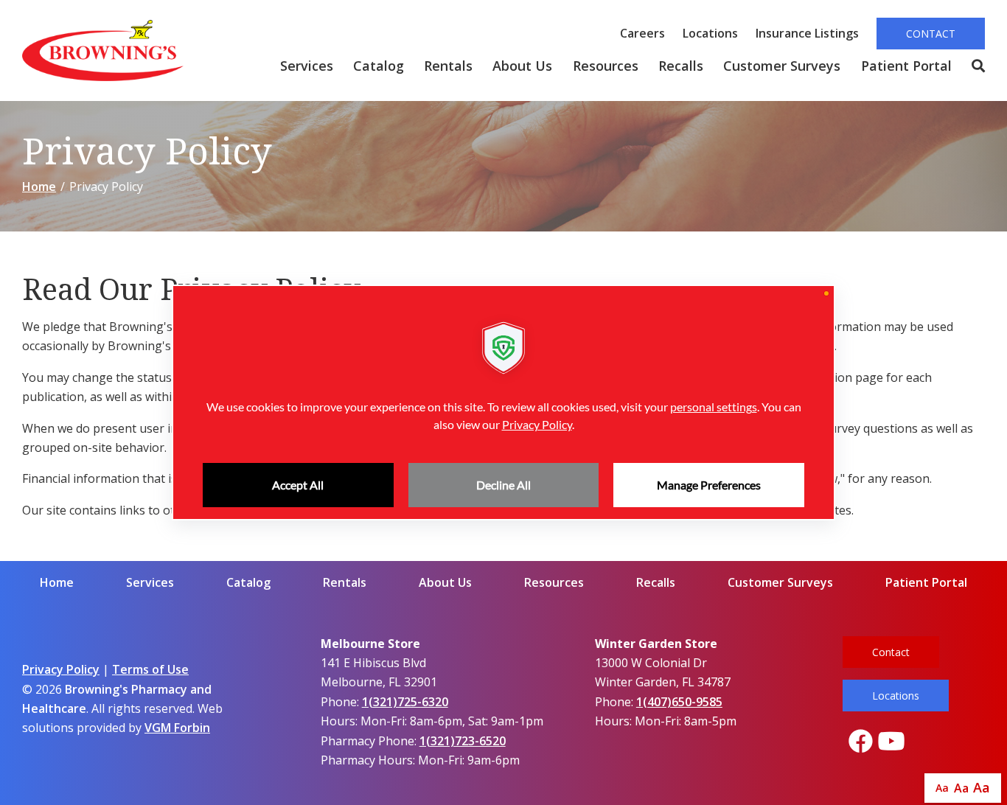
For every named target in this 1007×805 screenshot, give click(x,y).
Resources (605, 65)
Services (306, 65)
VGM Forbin (177, 727)
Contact (930, 34)
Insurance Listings (807, 33)
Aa (942, 788)
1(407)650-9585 (679, 702)
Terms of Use (150, 669)
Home (39, 186)
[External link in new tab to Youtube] (891, 742)
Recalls (680, 65)
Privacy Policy (61, 669)
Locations (710, 33)
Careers (642, 33)
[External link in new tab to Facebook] (860, 742)
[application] (503, 402)
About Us (522, 65)
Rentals (448, 65)
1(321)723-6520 (462, 741)
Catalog (378, 65)
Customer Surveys (781, 65)
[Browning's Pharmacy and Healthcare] (103, 50)
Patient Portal (906, 65)
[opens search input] (973, 66)
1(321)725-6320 (405, 702)
